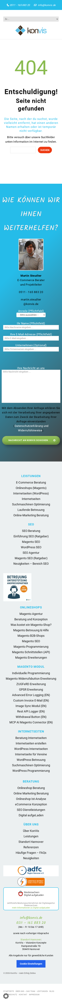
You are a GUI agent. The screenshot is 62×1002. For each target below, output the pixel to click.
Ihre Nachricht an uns (31, 368)
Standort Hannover (31, 841)
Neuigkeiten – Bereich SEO (31, 563)
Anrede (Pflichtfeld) (31, 311)
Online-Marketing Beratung (31, 515)
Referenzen (31, 847)
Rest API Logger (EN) (31, 711)
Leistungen (31, 836)
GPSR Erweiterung (31, 689)
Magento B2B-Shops (31, 635)
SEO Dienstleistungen (31, 810)
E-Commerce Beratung (31, 482)
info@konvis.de (47, 5)
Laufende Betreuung (31, 510)
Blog (51, 991)
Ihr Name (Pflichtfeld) (31, 323)
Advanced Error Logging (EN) (31, 695)
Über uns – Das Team (25, 991)
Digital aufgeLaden (31, 815)
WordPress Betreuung (31, 759)
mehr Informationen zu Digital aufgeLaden (31, 908)
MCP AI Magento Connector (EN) (31, 722)
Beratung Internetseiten (31, 738)
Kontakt (23, 995)
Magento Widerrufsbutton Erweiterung (31, 678)
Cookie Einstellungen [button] (31, 963)
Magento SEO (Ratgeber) (31, 558)
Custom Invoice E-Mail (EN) (31, 700)
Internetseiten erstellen (31, 743)
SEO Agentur (31, 552)
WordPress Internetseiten (31, 749)
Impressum (34, 995)
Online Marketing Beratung (31, 793)
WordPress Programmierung (31, 770)
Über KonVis (31, 831)
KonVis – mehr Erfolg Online (23, 973)
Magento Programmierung (31, 646)
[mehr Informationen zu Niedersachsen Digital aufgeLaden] (31, 894)
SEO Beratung (31, 531)
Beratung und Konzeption (31, 619)
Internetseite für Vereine (31, 754)
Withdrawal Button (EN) (31, 717)
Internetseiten (31, 499)
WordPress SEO (31, 547)
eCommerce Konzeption (31, 804)
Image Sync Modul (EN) (31, 706)
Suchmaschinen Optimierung (31, 504)
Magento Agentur (31, 614)
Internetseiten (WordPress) (31, 493)
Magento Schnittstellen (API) (31, 652)
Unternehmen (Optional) (30, 345)
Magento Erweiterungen (31, 657)
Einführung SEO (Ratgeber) (31, 536)
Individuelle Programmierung (31, 673)
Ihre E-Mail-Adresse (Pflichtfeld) (31, 334)
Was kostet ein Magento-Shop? (31, 624)
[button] (6, 996)
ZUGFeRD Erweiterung (31, 684)
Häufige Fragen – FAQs (31, 852)
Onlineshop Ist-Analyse (31, 799)
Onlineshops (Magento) (31, 488)
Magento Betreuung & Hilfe (31, 630)
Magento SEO (31, 541)
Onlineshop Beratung (31, 788)
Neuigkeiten (31, 858)
